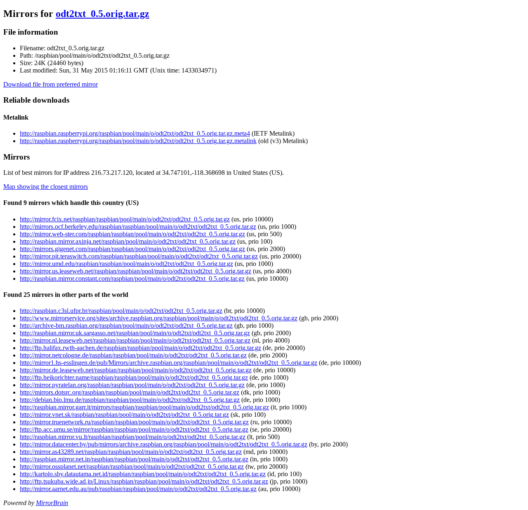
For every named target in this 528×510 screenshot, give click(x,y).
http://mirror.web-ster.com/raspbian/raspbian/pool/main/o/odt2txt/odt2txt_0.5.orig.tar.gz (132, 233)
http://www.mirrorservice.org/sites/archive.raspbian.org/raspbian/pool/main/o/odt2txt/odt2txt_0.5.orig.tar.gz (158, 318)
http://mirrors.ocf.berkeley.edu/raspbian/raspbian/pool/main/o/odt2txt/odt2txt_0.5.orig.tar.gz (138, 226)
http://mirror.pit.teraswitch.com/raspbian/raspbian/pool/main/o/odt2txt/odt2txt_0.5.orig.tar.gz (139, 256)
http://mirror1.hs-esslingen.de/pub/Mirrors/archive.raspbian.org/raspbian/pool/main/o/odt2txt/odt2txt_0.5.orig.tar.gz (168, 362)
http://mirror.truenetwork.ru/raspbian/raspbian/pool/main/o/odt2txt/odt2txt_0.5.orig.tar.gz (134, 421)
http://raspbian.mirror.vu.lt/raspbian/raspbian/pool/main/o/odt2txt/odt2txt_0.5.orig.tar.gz (132, 436)
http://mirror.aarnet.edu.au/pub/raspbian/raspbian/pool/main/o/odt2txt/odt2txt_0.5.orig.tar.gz (138, 488)
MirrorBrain (52, 502)
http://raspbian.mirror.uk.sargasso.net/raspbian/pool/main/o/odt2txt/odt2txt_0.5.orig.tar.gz (135, 332)
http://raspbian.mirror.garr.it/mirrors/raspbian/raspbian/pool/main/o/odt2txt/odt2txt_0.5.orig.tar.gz (144, 407)
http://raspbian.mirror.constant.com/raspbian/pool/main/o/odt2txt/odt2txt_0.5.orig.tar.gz (132, 278)
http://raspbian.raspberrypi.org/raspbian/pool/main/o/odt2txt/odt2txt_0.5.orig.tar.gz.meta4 (135, 133)
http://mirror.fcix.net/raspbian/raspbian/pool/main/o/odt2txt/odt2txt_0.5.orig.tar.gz (125, 219)
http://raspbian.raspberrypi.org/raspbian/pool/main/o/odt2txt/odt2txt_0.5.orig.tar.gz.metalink (138, 140)
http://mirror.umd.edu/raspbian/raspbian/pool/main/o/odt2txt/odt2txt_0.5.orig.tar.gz (126, 263)
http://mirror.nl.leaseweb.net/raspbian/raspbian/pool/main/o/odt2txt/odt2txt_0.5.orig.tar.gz (135, 340)
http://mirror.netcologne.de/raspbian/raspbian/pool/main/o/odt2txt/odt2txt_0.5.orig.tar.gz (133, 355)
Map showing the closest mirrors (45, 186)
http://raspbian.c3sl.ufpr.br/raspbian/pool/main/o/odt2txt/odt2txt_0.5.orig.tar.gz (121, 310)
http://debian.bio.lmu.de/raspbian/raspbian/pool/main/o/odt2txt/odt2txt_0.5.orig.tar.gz (130, 399)
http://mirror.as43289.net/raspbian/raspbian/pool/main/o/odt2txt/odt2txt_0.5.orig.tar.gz (131, 451)
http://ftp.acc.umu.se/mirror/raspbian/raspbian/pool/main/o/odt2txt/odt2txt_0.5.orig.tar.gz (134, 429)
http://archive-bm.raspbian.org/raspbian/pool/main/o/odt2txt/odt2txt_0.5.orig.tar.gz (126, 325)
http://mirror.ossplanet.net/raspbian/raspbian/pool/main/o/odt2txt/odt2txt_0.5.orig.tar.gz (132, 466)
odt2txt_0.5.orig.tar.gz (102, 13)
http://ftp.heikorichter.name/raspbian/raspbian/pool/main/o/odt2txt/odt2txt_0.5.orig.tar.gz (134, 377)
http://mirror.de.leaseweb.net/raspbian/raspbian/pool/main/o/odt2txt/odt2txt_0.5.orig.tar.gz (136, 370)
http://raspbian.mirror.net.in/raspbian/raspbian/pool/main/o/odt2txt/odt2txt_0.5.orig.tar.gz (134, 459)
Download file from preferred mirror (50, 84)
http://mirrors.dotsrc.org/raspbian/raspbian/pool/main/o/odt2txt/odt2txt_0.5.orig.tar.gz (129, 392)
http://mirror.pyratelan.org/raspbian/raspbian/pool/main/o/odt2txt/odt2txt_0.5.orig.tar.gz (132, 384)
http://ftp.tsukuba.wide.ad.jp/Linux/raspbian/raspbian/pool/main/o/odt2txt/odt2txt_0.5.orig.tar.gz (144, 481)
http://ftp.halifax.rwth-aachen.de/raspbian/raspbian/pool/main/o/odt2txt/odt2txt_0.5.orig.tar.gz (140, 347)
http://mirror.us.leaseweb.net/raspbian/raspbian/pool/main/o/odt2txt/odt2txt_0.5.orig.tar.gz (135, 271)
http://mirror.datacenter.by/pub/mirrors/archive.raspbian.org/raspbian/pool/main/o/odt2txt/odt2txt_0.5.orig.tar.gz (163, 444)
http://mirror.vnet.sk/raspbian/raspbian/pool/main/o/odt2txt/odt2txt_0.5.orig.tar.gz (124, 414)
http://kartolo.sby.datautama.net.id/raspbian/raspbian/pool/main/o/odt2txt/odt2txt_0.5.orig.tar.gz (143, 473)
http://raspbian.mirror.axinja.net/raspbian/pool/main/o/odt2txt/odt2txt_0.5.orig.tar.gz (128, 241)
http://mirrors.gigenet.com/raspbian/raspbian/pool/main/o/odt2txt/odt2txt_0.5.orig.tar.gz (132, 248)
